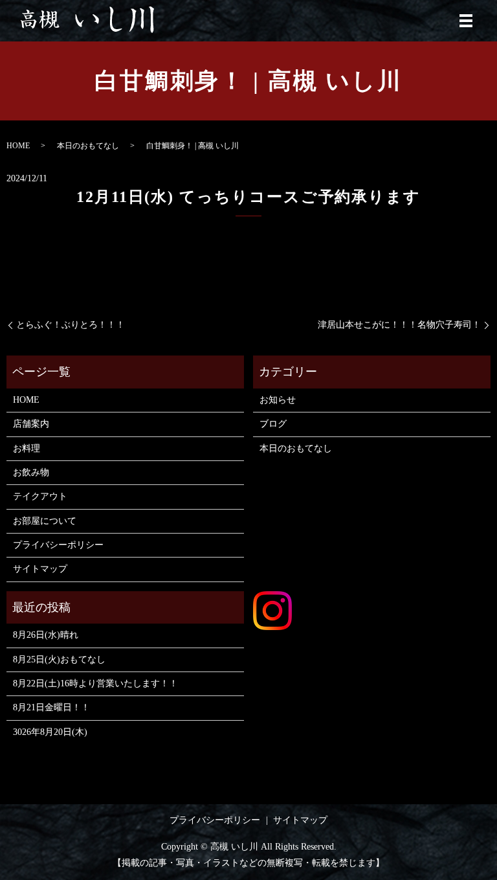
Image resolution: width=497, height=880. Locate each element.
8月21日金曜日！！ (51, 707)
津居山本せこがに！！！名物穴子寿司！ (399, 325)
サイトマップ (40, 569)
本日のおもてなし (88, 145)
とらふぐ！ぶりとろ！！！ (70, 325)
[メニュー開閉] (465, 20)
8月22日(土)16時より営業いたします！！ (95, 683)
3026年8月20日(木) (50, 732)
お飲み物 (31, 472)
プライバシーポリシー (58, 545)
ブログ (273, 424)
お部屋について (44, 521)
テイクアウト (40, 496)
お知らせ (278, 400)
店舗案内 (31, 424)
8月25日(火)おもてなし (59, 659)
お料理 (26, 448)
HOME (18, 145)
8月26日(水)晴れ (45, 635)
